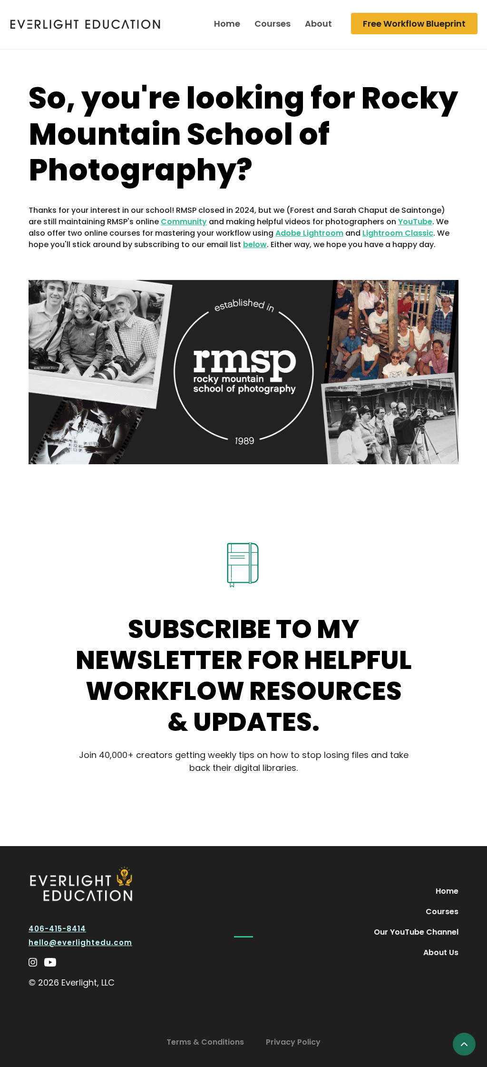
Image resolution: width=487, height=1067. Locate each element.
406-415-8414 (57, 929)
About (318, 24)
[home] (85, 23)
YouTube (415, 221)
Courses (272, 24)
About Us (440, 952)
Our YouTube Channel (416, 932)
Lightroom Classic (397, 233)
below (255, 244)
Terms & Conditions (205, 1042)
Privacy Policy (293, 1042)
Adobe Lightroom (309, 233)
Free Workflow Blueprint (414, 24)
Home (227, 24)
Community (184, 221)
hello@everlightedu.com (80, 942)
